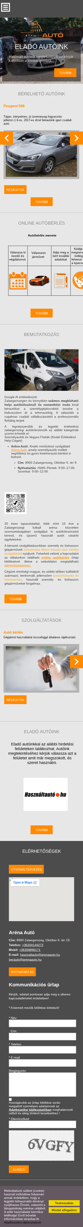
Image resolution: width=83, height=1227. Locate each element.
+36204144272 (32, 945)
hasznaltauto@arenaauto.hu (40, 954)
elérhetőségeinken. (17, 565)
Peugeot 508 (14, 106)
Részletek (15, 190)
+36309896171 (30, 950)
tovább (65, 73)
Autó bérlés (13, 632)
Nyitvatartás (22, 972)
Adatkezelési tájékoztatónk (22, 1222)
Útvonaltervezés (26, 869)
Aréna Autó (19, 450)
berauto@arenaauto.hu (25, 959)
